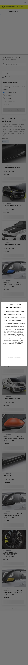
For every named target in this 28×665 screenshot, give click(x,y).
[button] (18, 304)
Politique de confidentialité (9, 348)
